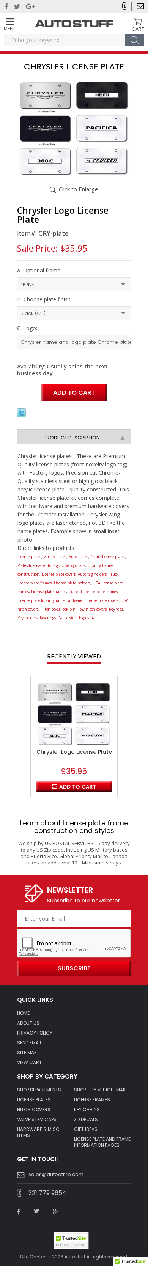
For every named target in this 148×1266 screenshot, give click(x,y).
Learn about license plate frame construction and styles (74, 826)
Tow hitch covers (92, 609)
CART (138, 29)
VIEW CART (29, 1063)
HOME (23, 1013)
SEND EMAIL (29, 1043)
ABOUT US (28, 1023)
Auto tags (51, 565)
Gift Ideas (86, 1129)
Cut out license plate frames (93, 591)
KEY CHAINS (87, 1110)
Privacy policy (34, 1033)
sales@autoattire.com (55, 1174)
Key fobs (116, 609)
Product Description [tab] (72, 437)
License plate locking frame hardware (49, 600)
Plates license (29, 565)
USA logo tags (73, 565)
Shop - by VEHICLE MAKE (101, 1090)
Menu (10, 28)
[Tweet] (21, 415)
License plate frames (48, 591)
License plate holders (72, 583)
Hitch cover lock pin (58, 609)
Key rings (48, 617)
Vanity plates (55, 556)
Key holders (27, 617)
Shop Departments (39, 1090)
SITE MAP (26, 1053)
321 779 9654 (47, 1193)
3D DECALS (86, 1119)
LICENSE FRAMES (92, 1100)
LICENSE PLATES (34, 1100)
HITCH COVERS (33, 1110)
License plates (29, 556)
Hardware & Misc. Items (39, 1132)
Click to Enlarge (78, 189)
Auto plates (78, 556)
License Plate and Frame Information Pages (102, 1142)
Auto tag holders (92, 574)
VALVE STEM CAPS (37, 1119)
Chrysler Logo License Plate (74, 752)
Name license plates (108, 556)
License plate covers (59, 574)
